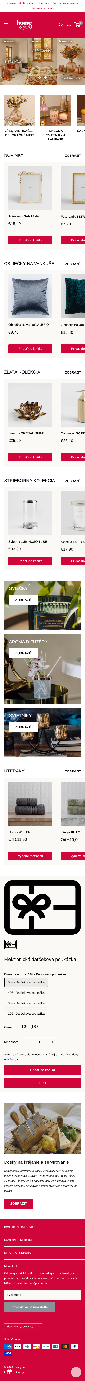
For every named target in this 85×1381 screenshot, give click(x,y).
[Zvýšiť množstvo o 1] (52, 1042)
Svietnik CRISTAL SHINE (26, 433)
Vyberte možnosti (30, 856)
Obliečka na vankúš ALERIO (28, 324)
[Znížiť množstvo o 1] (26, 1042)
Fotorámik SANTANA (23, 216)
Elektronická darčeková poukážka (40, 959)
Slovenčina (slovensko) (19, 1326)
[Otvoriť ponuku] (6, 24)
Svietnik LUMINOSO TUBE (27, 541)
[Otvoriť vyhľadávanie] (61, 25)
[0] (77, 24)
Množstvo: (11, 1042)
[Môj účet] (69, 25)
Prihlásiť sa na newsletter (29, 1307)
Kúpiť (42, 1083)
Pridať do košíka (30, 240)
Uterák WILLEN (19, 832)
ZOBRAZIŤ (73, 155)
